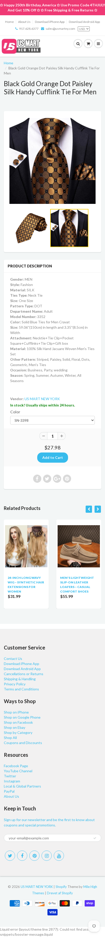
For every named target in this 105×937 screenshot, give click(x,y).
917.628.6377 (28, 29)
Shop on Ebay (14, 727)
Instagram (12, 781)
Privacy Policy (14, 684)
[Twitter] (10, 856)
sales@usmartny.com (60, 29)
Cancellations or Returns (23, 674)
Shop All (10, 737)
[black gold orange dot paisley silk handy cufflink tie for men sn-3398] (52, 161)
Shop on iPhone (16, 712)
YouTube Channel (18, 771)
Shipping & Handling (20, 679)
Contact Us (13, 658)
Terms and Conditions (21, 689)
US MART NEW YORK (42, 399)
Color (15, 412)
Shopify (61, 887)
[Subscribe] (95, 838)
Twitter (10, 776)
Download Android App (84, 22)
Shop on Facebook (18, 722)
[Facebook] (22, 856)
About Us (24, 22)
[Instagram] (47, 856)
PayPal (9, 791)
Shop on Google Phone (22, 717)
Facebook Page (16, 766)
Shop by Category (18, 732)
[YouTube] (59, 856)
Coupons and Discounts (23, 742)
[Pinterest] (34, 856)
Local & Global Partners (22, 786)
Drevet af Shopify (60, 893)
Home (9, 22)
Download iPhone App (49, 22)
